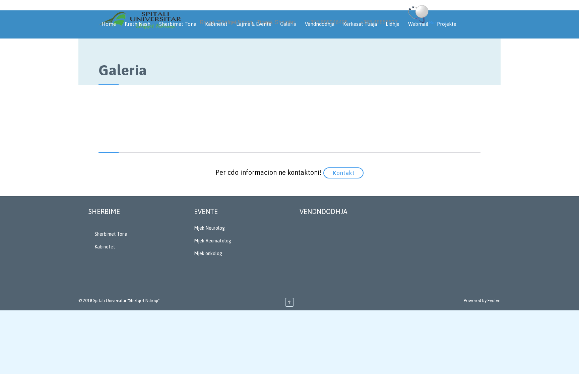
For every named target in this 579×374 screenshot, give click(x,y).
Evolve (494, 300)
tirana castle (12, 313)
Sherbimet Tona (110, 234)
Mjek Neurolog (209, 228)
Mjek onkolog (208, 253)
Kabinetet (104, 246)
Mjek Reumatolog (212, 240)
